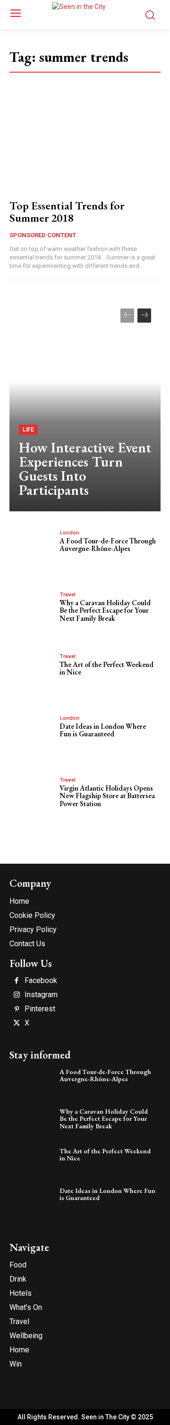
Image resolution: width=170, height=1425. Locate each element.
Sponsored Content (42, 235)
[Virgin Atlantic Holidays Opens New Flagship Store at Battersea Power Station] (32, 796)
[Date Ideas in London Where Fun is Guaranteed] (32, 734)
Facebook (41, 980)
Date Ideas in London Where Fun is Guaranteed (103, 730)
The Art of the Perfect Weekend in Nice (106, 668)
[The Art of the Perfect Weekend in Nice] (32, 672)
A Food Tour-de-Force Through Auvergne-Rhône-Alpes (108, 544)
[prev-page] (127, 315)
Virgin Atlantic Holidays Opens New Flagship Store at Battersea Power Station (107, 795)
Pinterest (40, 1009)
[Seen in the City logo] (85, 13)
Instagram (41, 995)
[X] (16, 1024)
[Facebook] (16, 981)
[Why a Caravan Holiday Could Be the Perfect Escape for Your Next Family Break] (32, 610)
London (69, 533)
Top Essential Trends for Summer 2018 (66, 211)
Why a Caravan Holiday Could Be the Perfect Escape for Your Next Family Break (105, 610)
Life (28, 429)
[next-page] (144, 315)
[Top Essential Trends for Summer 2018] (85, 146)
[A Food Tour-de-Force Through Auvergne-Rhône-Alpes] (32, 549)
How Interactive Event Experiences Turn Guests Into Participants (85, 468)
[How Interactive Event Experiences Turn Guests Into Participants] (85, 405)
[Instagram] (16, 995)
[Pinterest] (16, 1009)
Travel (68, 595)
